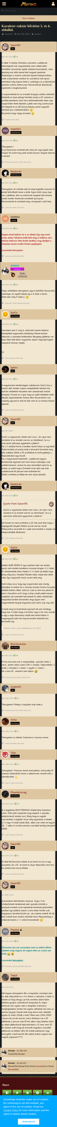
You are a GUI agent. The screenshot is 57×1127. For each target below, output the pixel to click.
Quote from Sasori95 (15, 503)
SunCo (25, 628)
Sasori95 (9, 34)
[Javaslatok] (13, 1069)
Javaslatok (40, 1066)
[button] (4, 3)
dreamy (11, 1051)
